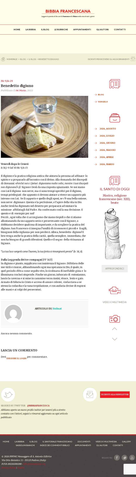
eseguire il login (16, 358)
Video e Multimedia (106, 441)
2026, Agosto (108, 128)
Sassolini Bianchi (25, 445)
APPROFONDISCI (114, 268)
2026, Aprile (107, 157)
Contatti (118, 445)
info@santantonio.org (34, 464)
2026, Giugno (107, 143)
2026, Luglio (107, 135)
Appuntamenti (83, 445)
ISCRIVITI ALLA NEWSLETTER (115, 394)
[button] (114, 329)
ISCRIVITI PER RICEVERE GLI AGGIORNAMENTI (108, 59)
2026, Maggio (108, 150)
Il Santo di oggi (115, 189)
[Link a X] (124, 458)
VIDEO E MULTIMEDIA (115, 302)
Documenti (84, 441)
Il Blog (32, 59)
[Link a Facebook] (117, 458)
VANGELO (103, 101)
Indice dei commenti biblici (55, 445)
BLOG (23, 59)
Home (6, 441)
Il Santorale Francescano (57, 441)
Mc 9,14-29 (7, 81)
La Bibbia (19, 441)
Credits (21, 467)
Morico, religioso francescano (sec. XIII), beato (114, 199)
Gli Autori (101, 445)
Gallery (126, 441)
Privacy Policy (9, 467)
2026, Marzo (107, 164)
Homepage (12, 59)
